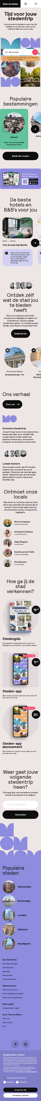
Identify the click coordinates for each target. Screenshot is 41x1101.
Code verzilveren (9, 979)
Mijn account (8, 975)
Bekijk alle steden (20, 156)
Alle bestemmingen (10, 964)
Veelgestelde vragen (11, 1008)
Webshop (6, 971)
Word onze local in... (10, 990)
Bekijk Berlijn (20, 333)
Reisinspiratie (8, 967)
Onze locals (7, 1022)
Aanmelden (20, 814)
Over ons (10, 404)
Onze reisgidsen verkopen (13, 994)
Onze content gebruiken (12, 997)
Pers (4, 1026)
